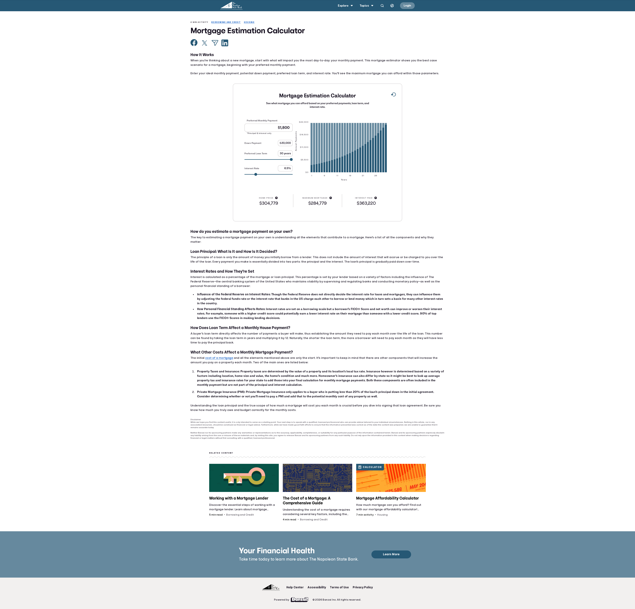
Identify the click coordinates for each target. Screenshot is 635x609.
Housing (251, 22)
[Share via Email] (215, 43)
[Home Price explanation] (277, 202)
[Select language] (392, 6)
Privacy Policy (363, 590)
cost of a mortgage (220, 363)
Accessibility (317, 590)
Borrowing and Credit (227, 22)
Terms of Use (339, 590)
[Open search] (382, 6)
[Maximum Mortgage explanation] (331, 202)
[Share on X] (205, 43)
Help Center (295, 590)
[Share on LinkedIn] (224, 43)
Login (407, 5)
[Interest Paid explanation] (376, 202)
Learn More (392, 557)
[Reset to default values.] (393, 100)
